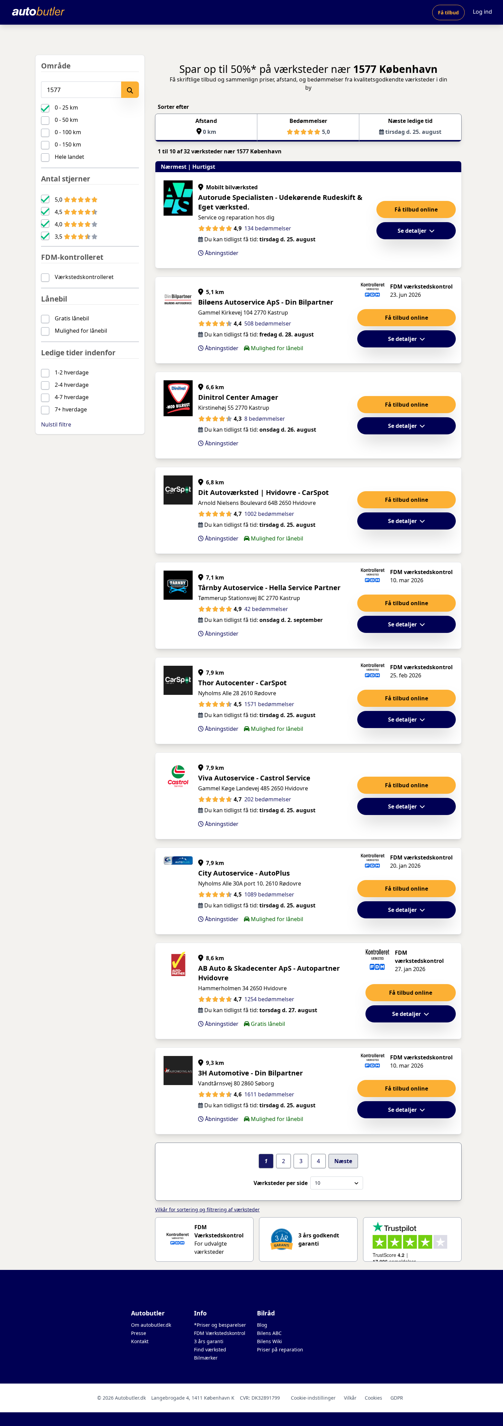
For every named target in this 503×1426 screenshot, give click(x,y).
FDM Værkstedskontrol (219, 1333)
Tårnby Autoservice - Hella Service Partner (269, 587)
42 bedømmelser (266, 609)
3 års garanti (208, 1341)
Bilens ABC (269, 1333)
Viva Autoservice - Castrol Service (254, 777)
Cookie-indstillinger (313, 1398)
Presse (138, 1333)
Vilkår (350, 1398)
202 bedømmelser (267, 799)
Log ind (482, 11)
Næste (343, 1161)
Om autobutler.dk (151, 1325)
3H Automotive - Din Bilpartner (250, 1073)
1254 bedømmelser (269, 999)
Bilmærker (206, 1357)
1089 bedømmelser (269, 894)
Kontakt (140, 1341)
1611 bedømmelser (269, 1094)
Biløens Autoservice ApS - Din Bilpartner (265, 302)
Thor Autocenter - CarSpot (242, 682)
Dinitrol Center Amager (238, 397)
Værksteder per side (281, 1183)
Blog (262, 1325)
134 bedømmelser (267, 228)
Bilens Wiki (269, 1341)
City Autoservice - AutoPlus (244, 873)
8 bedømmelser (264, 418)
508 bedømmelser (267, 323)
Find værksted (210, 1349)
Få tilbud (448, 12)
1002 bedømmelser (269, 514)
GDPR (396, 1398)
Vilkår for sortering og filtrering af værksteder (207, 1209)
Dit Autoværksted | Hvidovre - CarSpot (263, 492)
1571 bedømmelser (269, 704)
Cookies (373, 1398)
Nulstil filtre (56, 424)
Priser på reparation (280, 1349)
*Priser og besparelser (220, 1325)
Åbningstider (221, 253)
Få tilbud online (416, 209)
